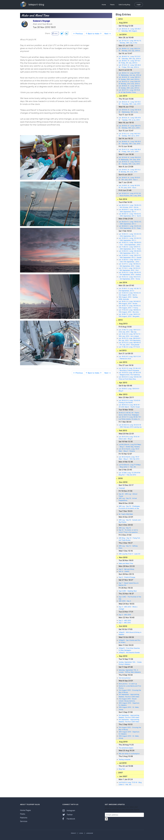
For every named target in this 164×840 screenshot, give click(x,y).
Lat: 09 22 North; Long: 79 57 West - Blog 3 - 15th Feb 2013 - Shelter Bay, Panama (129, 458)
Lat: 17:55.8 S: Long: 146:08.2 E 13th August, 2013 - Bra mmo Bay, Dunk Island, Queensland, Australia (130, 311)
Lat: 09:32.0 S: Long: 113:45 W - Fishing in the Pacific (130, 401)
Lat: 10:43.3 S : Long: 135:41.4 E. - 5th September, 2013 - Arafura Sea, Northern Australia (130, 274)
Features (23, 817)
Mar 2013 (123, 394)
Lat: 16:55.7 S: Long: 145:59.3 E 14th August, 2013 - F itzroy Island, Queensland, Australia (130, 307)
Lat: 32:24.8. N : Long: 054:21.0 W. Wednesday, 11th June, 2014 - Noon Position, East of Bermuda (130, 159)
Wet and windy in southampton (129, 753)
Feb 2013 (123, 430)
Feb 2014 (123, 199)
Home (104, 4)
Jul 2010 (123, 763)
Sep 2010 (123, 656)
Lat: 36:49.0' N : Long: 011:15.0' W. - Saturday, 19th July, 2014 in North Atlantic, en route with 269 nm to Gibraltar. (130, 58)
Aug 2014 (123, 23)
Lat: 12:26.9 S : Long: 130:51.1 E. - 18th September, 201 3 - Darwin (130, 256)
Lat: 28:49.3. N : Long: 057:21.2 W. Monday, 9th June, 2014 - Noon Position (129, 171)
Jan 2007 (123, 776)
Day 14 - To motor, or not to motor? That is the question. (128, 531)
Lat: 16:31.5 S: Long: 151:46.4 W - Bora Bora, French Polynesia (130, 369)
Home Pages (25, 810)
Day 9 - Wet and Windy (126, 569)
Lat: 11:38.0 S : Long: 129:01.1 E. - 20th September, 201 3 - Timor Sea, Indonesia (130, 248)
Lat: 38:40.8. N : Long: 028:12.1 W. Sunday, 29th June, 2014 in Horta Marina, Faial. (129, 87)
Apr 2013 (123, 382)
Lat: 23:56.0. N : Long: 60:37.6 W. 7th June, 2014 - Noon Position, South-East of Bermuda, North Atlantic (130, 187)
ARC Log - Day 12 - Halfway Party (128, 547)
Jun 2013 (123, 362)
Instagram (70, 810)
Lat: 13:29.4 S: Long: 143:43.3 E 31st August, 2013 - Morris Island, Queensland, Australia (130, 294)
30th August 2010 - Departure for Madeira (129, 704)
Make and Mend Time (126, 563)
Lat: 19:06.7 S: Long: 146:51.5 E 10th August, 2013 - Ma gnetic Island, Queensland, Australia (129, 315)
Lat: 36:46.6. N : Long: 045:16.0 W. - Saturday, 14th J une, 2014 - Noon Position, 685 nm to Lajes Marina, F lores (130, 143)
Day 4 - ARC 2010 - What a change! (128, 608)
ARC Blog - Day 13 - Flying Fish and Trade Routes (129, 539)
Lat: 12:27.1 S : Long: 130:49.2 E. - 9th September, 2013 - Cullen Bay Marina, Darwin (130, 265)
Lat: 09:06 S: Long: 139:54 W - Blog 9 (129, 390)
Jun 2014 (123, 96)
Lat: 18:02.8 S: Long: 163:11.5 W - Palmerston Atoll (130, 357)
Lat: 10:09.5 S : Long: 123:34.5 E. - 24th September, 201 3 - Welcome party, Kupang (130, 239)
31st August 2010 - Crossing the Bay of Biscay (130, 691)
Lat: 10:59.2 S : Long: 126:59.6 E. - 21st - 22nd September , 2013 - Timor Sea (130, 244)
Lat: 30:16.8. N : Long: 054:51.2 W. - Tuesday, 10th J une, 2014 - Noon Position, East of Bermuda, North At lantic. (130, 163)
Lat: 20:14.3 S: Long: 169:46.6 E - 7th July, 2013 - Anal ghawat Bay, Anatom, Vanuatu (130, 344)
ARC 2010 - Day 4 (125, 601)
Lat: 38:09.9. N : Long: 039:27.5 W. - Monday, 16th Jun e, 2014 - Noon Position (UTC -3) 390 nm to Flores (130, 127)
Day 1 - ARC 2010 (125, 622)
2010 (120, 478)
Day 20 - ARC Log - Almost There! (128, 495)
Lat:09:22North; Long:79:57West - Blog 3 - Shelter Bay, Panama (130, 446)
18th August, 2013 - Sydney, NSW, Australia (128, 298)
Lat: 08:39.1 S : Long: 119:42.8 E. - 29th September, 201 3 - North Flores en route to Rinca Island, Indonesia (130, 215)
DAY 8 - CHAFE (124, 571)
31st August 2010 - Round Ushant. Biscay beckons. (127, 700)
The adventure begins (126, 748)
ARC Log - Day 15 (125, 528)
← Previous (78, 33)
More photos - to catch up (128, 684)
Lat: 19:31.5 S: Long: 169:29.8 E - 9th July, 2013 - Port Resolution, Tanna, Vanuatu (130, 339)
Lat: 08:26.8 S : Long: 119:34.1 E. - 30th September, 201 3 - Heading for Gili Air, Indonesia (130, 211)
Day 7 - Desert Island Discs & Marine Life (128, 584)
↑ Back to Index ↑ (94, 33)
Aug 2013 (123, 323)
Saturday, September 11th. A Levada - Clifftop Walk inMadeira (130, 671)
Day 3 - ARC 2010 (125, 615)
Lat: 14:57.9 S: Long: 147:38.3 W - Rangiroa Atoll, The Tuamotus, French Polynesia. (130, 374)
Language (89, 833)
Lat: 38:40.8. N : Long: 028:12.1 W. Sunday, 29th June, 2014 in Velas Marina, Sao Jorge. (129, 78)
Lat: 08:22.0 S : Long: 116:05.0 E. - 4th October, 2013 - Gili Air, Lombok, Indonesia (130, 206)
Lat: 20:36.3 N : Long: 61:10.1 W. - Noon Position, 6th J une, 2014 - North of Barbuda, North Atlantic (130, 195)
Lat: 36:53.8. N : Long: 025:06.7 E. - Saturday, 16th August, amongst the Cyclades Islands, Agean (130, 30)
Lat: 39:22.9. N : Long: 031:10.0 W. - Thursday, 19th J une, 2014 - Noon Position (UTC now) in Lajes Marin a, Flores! (130, 103)
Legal (81, 833)
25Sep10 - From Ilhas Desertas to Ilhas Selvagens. (129, 649)
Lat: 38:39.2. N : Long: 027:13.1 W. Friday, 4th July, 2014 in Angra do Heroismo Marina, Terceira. (129, 62)
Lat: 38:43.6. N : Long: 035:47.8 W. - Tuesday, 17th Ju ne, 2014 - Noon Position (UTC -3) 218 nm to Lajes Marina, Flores (130, 119)
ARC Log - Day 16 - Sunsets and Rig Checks (130, 521)
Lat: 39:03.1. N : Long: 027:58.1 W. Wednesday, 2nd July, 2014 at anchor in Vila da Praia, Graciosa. (130, 74)
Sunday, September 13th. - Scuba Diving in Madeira (130, 663)
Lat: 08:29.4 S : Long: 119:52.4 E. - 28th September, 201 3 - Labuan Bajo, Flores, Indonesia (130, 223)
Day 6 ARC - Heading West (128, 591)
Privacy (73, 833)
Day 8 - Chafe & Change (127, 577)
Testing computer (125, 759)
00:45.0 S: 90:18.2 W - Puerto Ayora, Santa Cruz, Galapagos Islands (129, 414)
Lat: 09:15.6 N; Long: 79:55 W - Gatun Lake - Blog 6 (129, 438)
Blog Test (122, 769)
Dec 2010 (123, 482)
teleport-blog (36, 4)
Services (23, 821)
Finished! (122, 488)
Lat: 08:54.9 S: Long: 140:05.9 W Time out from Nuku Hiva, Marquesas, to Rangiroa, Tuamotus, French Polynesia (130, 378)
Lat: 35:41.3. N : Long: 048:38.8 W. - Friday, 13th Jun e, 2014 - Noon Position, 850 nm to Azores (130, 151)
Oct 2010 (123, 626)
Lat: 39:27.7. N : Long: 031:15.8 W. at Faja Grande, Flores (129, 91)
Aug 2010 (123, 742)
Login (139, 4)
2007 (120, 772)
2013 (120, 320)
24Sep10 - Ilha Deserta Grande (129, 652)
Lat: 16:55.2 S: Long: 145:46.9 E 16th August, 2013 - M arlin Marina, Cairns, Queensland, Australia (130, 303)
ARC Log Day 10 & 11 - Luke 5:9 (129, 554)
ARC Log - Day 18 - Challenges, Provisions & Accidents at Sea (129, 507)
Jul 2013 (123, 350)
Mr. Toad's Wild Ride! (126, 514)
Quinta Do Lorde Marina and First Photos (130, 687)
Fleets (112, 4)
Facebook (70, 819)
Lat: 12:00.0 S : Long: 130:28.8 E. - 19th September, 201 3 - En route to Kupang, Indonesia (130, 252)
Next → (107, 33)
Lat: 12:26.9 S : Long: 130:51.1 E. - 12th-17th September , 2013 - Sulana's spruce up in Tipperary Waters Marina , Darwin (130, 261)
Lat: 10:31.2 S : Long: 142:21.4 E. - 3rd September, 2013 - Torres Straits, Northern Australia (130, 278)
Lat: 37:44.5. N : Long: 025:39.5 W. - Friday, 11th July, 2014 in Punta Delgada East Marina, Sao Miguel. (130, 66)
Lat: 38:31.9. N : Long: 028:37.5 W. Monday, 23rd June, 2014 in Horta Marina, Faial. (129, 83)
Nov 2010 (123, 557)
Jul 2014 (123, 34)
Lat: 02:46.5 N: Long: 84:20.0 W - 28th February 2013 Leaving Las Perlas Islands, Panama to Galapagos (130, 426)
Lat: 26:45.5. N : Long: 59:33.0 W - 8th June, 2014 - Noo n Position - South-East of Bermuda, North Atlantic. (129, 179)
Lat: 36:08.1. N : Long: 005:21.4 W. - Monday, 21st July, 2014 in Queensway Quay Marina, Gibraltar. (129, 50)
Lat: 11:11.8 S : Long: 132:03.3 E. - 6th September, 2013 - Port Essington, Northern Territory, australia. (130, 269)
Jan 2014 (123, 282)
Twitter (69, 814)
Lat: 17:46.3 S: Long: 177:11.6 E (129, 347)
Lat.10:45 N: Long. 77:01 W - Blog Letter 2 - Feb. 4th (130, 783)
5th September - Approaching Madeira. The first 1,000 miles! (129, 695)
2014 (120, 19)
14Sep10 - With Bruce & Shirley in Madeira (130, 633)
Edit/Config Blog (124, 4)
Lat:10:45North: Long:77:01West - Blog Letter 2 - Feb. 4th (130, 466)
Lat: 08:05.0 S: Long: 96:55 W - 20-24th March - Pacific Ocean (129, 406)
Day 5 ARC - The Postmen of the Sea (130, 598)
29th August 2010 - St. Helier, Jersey (129, 708)
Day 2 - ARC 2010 (125, 620)
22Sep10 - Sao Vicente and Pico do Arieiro (129, 641)
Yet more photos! (125, 678)
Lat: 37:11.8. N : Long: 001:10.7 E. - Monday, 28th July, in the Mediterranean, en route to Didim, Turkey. (130, 42)
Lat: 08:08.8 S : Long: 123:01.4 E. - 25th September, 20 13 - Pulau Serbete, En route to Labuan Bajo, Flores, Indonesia (130, 227)
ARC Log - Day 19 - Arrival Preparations (128, 499)
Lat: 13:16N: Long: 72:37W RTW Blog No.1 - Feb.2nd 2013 (129, 474)
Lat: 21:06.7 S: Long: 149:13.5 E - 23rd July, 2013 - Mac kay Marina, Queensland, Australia (130, 331)
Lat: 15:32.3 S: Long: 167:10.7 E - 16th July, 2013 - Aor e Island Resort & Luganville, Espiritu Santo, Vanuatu (130, 335)
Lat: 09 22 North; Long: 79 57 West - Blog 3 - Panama (129, 450)
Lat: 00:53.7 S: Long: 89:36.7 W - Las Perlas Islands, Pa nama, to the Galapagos (130, 418)
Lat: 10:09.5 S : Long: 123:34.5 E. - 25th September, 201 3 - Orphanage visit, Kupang (130, 235)
